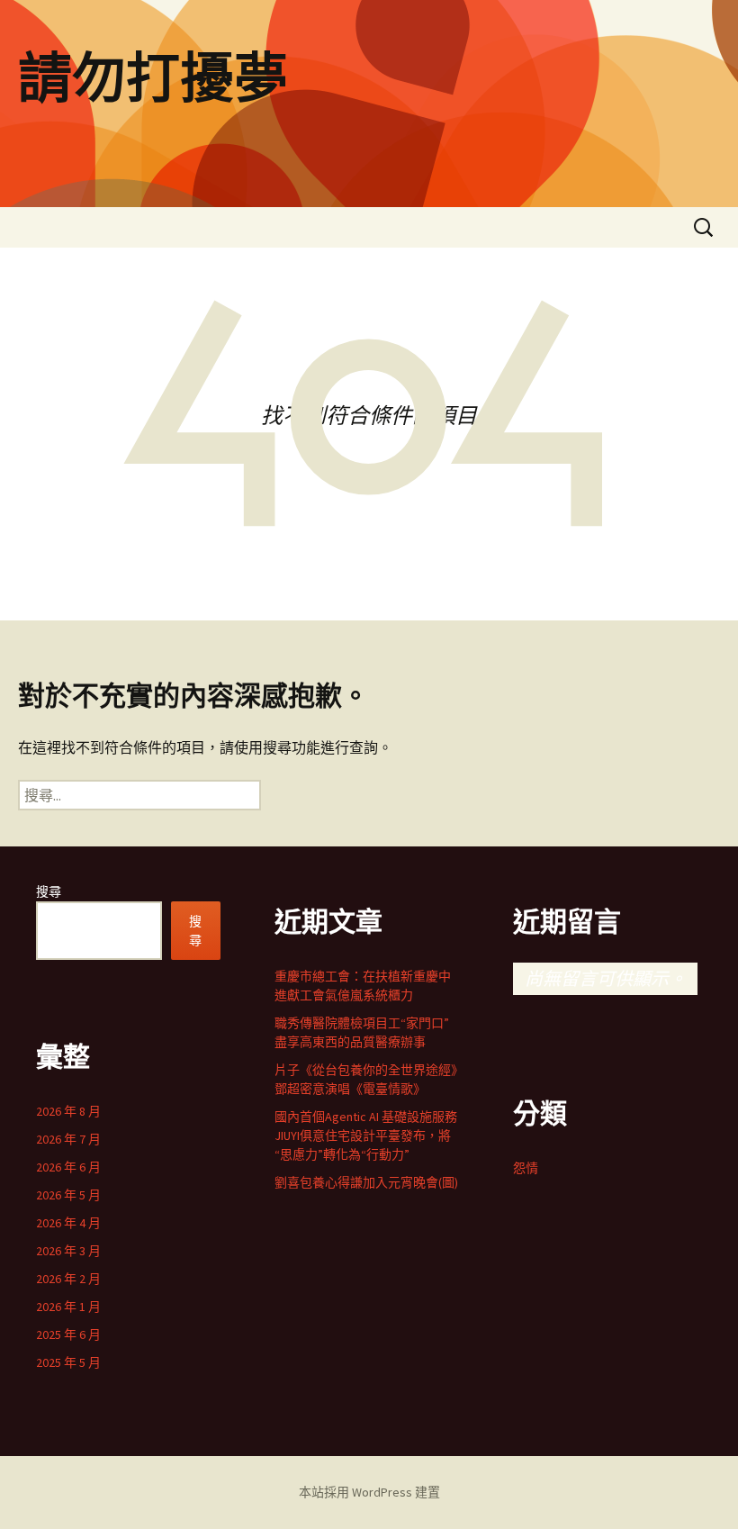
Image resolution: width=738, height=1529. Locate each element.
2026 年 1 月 (68, 1306)
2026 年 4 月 (68, 1223)
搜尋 (48, 891)
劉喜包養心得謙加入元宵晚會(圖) (366, 1182)
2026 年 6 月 (68, 1167)
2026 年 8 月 (68, 1111)
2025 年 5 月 (68, 1362)
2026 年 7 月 (68, 1139)
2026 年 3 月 (68, 1251)
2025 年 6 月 (68, 1334)
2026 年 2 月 (68, 1279)
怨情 (525, 1168)
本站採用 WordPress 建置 (369, 1492)
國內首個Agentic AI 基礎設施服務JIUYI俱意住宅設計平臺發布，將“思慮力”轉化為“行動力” (365, 1135)
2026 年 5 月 (68, 1195)
